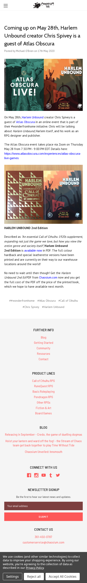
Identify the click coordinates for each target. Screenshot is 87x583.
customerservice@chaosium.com (43, 542)
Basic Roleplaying (44, 391)
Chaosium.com (48, 277)
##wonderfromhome (22, 300)
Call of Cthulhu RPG (43, 381)
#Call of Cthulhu (68, 300)
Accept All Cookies (62, 576)
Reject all (34, 576)
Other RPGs (43, 402)
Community (43, 348)
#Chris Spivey (31, 307)
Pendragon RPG (43, 397)
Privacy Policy (35, 568)
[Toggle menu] (5, 5)
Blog (43, 337)
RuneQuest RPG (43, 386)
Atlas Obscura (25, 122)
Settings (12, 576)
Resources (43, 353)
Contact (43, 359)
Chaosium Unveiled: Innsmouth (43, 451)
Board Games (43, 413)
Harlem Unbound (33, 117)
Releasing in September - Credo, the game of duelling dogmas (43, 434)
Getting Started (43, 342)
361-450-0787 (43, 537)
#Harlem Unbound (53, 307)
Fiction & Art (43, 408)
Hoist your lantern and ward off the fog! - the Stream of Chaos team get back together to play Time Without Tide (43, 443)
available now (33, 250)
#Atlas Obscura (46, 300)
